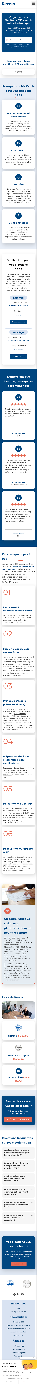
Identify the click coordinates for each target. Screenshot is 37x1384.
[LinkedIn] (18, 1294)
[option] (18, 71)
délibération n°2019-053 (14, 947)
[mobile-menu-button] (33, 3)
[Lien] (10, 1284)
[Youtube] (22, 1294)
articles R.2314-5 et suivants (16, 942)
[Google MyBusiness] (14, 1294)
